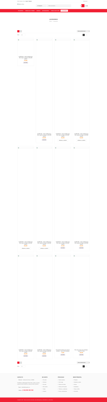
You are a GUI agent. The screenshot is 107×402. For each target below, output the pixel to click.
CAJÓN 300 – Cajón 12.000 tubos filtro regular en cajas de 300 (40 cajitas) (44, 243)
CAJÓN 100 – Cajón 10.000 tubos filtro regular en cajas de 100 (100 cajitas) (44, 135)
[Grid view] (18, 31)
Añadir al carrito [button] (63, 140)
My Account (85, 1)
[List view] (21, 31)
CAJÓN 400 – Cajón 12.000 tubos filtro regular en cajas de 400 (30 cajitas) (81, 243)
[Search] (69, 6)
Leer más (25, 62)
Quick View (27, 54)
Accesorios (55, 21)
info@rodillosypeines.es (25, 387)
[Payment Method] (70, 400)
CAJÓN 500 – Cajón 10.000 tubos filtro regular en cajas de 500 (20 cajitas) (44, 351)
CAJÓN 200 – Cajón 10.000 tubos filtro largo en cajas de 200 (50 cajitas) (63, 135)
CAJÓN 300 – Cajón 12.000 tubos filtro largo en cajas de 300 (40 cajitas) (26, 243)
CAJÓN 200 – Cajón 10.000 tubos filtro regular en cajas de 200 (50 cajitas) (81, 135)
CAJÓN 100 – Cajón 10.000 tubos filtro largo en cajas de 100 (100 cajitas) (26, 57)
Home (50, 21)
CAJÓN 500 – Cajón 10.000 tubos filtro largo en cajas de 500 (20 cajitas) (26, 351)
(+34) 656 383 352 (27, 390)
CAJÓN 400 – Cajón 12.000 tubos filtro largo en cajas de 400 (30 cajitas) (63, 243)
